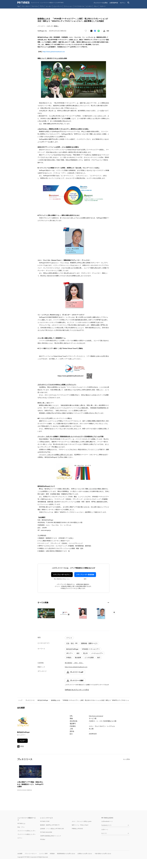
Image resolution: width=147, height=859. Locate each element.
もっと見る (126, 759)
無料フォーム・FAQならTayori (80, 825)
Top (18, 6)
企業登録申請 (114, 3)
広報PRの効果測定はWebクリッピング (50, 836)
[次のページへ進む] (114, 612)
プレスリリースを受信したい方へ (27, 831)
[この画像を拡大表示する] (46, 613)
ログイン (123, 3)
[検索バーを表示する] (128, 2)
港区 (78, 653)
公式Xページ (104, 829)
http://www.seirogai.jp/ (96, 716)
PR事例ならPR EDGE (77, 828)
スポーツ (103, 6)
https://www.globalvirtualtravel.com (54, 51)
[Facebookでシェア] (95, 30)
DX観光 (68, 657)
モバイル (35, 6)
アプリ (42, 6)
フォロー (23, 741)
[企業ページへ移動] (23, 721)
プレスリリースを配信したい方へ (27, 834)
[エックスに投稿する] (91, 30)
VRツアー (69, 653)
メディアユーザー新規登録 (85, 574)
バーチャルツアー (97, 653)
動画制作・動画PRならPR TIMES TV (49, 825)
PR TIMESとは (21, 823)
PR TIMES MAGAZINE (46, 832)
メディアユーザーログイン (62, 574)
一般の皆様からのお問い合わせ (102, 853)
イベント (69, 638)
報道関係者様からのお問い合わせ (66, 853)
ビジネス (89, 6)
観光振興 (78, 657)
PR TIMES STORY (45, 821)
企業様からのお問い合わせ (85, 853)
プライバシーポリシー (31, 853)
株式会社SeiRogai (72, 649)
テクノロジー (26, 6)
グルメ (96, 6)
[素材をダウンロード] (104, 30)
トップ (20, 700)
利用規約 (52, 853)
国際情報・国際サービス (89, 643)
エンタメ (49, 6)
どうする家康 (89, 657)
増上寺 (85, 653)
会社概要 (20, 853)
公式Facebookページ (107, 821)
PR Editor (42, 839)
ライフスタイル (79, 6)
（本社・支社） (78, 663)
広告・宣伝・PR (71, 643)
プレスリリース (29, 700)
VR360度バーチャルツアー (91, 649)
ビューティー (58, 6)
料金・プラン (21, 827)
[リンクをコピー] (107, 30)
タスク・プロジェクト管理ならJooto (81, 821)
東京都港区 (68, 663)
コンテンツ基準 (43, 853)
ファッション (68, 6)
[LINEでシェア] (98, 30)
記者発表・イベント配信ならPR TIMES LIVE (52, 828)
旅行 (98, 657)
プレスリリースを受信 (101, 3)
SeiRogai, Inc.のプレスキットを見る (77, 690)
